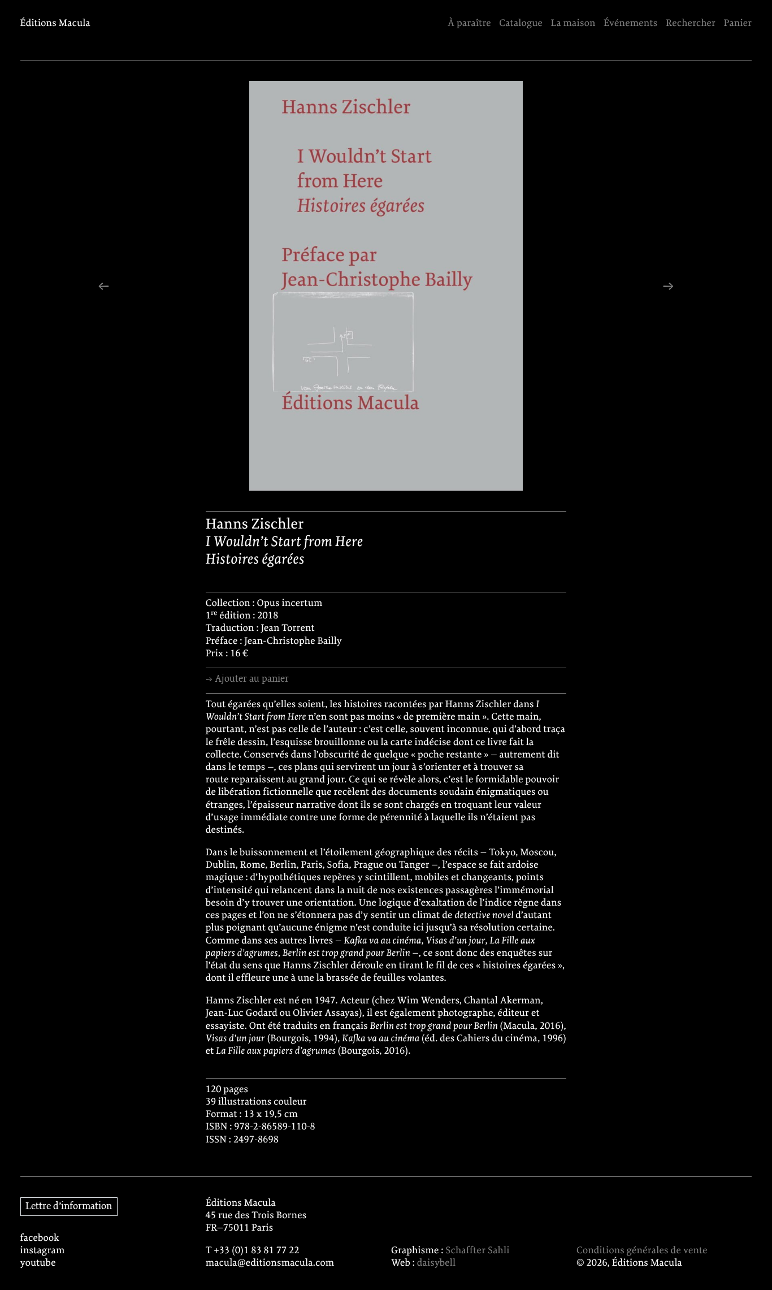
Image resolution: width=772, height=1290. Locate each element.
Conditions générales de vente (642, 1251)
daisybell (436, 1263)
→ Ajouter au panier (247, 679)
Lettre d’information (68, 1206)
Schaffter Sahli (477, 1251)
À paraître (469, 24)
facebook (40, 1238)
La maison (572, 24)
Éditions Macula (55, 24)
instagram (42, 1251)
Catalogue (521, 24)
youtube (38, 1263)
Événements (631, 24)
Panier (738, 24)
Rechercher (690, 24)
